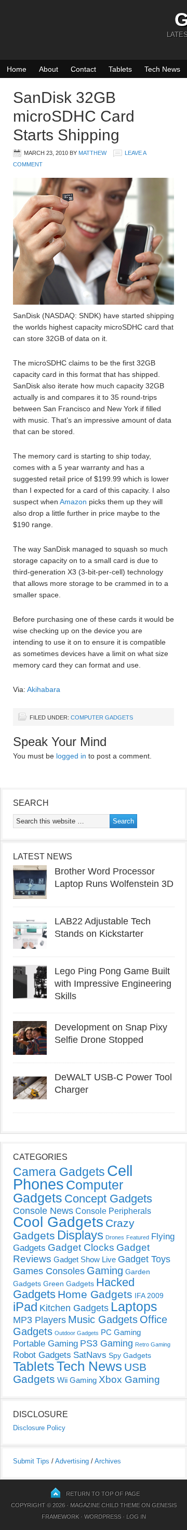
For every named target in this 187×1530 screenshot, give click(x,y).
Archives (108, 1461)
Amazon (73, 502)
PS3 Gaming (106, 1343)
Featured (137, 1237)
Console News (43, 1211)
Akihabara (43, 689)
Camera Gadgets (59, 1172)
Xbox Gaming (129, 1379)
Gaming (105, 1270)
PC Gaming (121, 1332)
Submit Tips (31, 1461)
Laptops (134, 1306)
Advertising (72, 1461)
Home (16, 69)
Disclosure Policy (39, 1428)
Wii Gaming (77, 1380)
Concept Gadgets (108, 1198)
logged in (71, 756)
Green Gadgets (68, 1283)
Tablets (120, 69)
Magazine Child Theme (105, 1505)
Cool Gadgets (58, 1222)
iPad (25, 1307)
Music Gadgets (103, 1319)
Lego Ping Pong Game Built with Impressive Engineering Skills (113, 983)
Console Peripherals (113, 1211)
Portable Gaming (45, 1344)
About (48, 69)
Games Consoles (49, 1271)
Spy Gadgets (130, 1355)
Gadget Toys (144, 1259)
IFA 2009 (149, 1295)
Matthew (92, 153)
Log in (136, 1516)
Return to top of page (103, 1493)
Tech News (162, 69)
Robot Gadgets (42, 1355)
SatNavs (89, 1354)
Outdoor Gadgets (77, 1333)
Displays (80, 1235)
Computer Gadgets (102, 717)
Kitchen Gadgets (74, 1308)
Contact (83, 69)
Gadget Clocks (81, 1247)
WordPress (102, 1516)
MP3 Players (39, 1320)
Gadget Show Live (85, 1259)
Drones (114, 1237)
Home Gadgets (95, 1294)
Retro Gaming (152, 1344)
